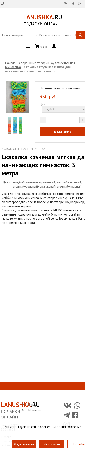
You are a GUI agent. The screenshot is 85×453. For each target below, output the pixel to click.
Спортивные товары (33, 63)
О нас (32, 404)
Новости (34, 410)
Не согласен (51, 442)
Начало (10, 63)
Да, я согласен (24, 442)
